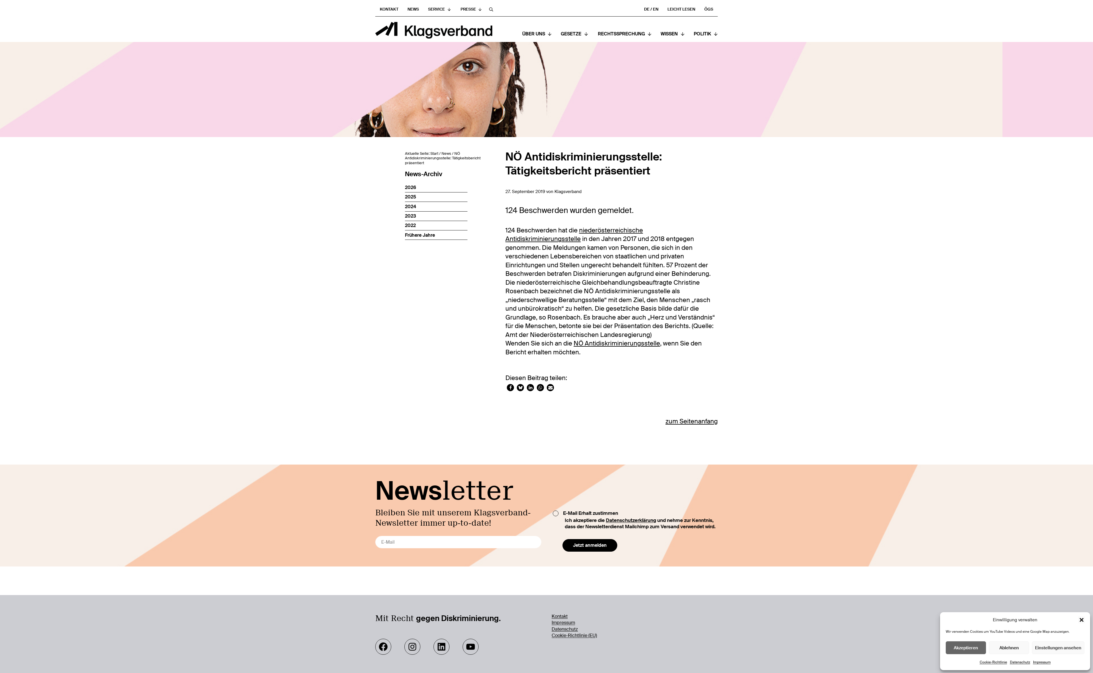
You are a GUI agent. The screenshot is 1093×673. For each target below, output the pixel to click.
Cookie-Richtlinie (993, 662)
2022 (410, 225)
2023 (410, 216)
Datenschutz (1020, 662)
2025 (410, 197)
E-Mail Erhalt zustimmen (590, 513)
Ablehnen (1009, 648)
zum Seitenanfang (692, 421)
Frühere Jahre (420, 235)
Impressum (1042, 662)
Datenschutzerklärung (631, 520)
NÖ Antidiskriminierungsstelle (617, 343)
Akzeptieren (966, 648)
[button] (1081, 620)
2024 (410, 207)
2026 (410, 187)
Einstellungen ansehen (1058, 648)
